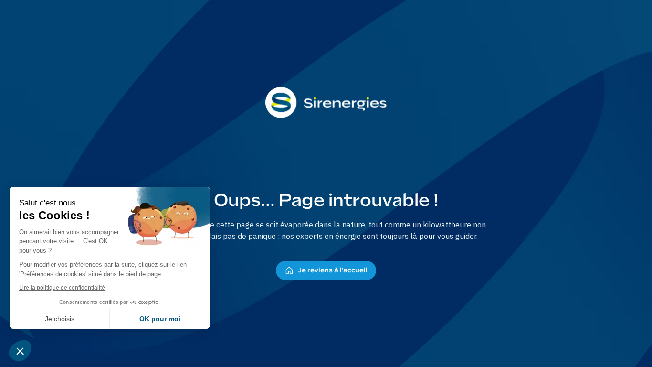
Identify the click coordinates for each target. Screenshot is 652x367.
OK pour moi (159, 319)
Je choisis (59, 319)
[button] (20, 350)
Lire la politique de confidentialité (62, 287)
